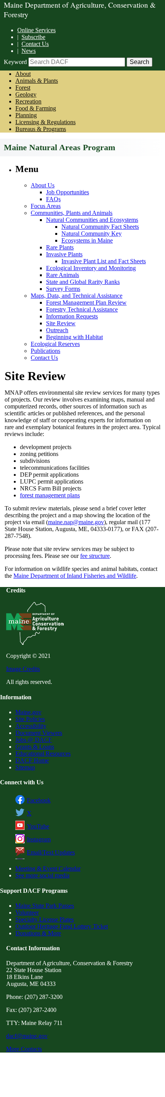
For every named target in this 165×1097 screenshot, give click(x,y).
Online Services (36, 30)
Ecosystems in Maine (87, 240)
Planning (26, 115)
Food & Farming (35, 108)
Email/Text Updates (51, 852)
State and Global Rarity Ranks (83, 282)
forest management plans (50, 495)
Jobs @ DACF (33, 739)
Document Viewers (38, 733)
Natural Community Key (91, 233)
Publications (45, 351)
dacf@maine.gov (27, 1036)
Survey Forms (63, 288)
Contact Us (35, 44)
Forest (22, 87)
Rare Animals (62, 275)
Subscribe (33, 37)
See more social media (42, 875)
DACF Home (32, 760)
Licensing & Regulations (45, 122)
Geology (25, 94)
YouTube (38, 826)
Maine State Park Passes (44, 905)
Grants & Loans (34, 746)
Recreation (28, 101)
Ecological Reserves (55, 344)
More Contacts (24, 1049)
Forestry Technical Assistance (82, 309)
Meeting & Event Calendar (48, 868)
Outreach (57, 330)
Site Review (61, 323)
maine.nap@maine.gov (76, 522)
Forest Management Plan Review (86, 302)
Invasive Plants (64, 254)
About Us (42, 185)
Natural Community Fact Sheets (100, 226)
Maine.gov (28, 712)
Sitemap (25, 767)
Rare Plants (60, 247)
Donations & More (38, 933)
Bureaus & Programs (40, 129)
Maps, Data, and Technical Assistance (76, 295)
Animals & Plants (36, 80)
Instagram (39, 839)
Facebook (39, 800)
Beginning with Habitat (74, 337)
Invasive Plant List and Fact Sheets (103, 261)
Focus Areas (46, 206)
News (28, 51)
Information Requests (72, 316)
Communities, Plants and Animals (71, 213)
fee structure (95, 556)
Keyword (15, 62)
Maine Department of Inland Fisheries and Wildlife (74, 575)
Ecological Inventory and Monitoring (91, 268)
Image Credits (23, 669)
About (23, 74)
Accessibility (30, 726)
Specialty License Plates (44, 919)
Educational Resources (43, 753)
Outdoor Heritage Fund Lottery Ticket (61, 926)
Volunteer (27, 912)
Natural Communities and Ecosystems (92, 219)
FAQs (53, 199)
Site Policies (30, 719)
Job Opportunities (67, 192)
